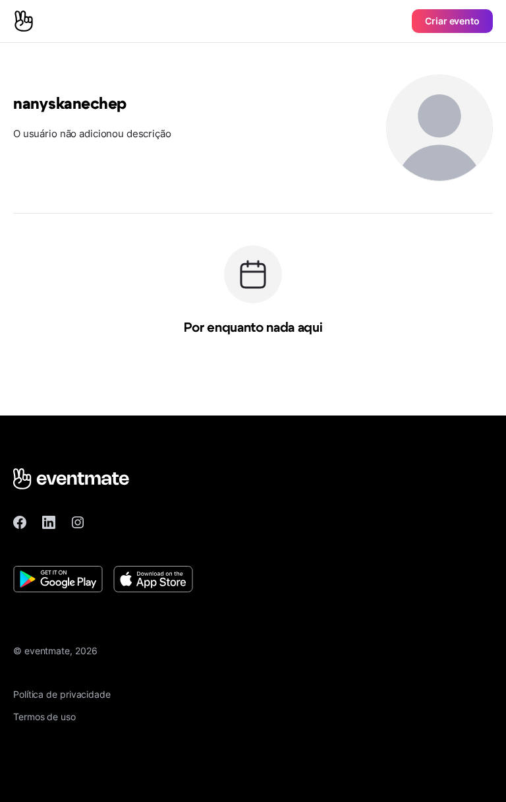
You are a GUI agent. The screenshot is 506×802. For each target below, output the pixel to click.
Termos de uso (44, 716)
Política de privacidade (62, 694)
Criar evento (452, 20)
